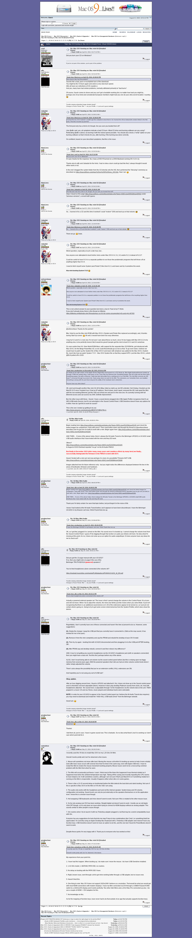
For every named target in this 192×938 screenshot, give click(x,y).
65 (50, 40)
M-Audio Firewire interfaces (68, 931)
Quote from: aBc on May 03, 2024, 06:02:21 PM (81, 594)
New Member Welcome (52, 923)
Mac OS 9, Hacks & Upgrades (50, 925)
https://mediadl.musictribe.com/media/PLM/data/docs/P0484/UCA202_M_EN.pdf (94, 573)
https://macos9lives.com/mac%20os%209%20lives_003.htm (97, 172)
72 (63, 40)
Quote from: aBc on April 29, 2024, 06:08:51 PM (82, 487)
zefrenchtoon (46, 279)
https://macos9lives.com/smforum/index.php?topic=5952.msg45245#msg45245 (108, 425)
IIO (89, 933)
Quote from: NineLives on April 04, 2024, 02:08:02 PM (84, 77)
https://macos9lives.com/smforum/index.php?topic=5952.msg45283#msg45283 (112, 493)
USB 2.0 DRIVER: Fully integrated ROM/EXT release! (76, 925)
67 (53, 40)
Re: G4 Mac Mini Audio (78, 481)
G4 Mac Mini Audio (76, 419)
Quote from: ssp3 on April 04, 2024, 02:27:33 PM (82, 154)
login (47, 21)
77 (74, 40)
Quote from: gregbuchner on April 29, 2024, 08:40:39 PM (84, 525)
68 (55, 40)
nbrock (106, 923)
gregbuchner (46, 364)
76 (72, 40)
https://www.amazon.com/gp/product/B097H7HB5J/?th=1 (86, 410)
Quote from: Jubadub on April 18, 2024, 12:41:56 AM (83, 286)
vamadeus (45, 746)
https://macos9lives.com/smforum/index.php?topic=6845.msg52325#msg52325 (94, 445)
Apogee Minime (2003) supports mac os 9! (73, 933)
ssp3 (123, 36)
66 (52, 40)
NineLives (45, 148)
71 (61, 40)
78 (76, 40)
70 (59, 40)
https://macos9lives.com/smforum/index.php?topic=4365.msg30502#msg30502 (113, 194)
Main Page (45, 32)
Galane (86, 927)
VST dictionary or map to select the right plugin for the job (77, 919)
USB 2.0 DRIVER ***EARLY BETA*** (71, 927)
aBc (42, 70)
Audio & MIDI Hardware (52, 921)
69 (57, 40)
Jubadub (44, 111)
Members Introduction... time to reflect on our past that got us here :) (80, 923)
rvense (80, 931)
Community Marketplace (52, 931)
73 (65, 40)
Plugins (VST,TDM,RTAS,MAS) (50, 919)
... (48, 40)
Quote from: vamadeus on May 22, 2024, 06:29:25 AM (84, 847)
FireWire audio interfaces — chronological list (73, 921)
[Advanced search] (115, 28)
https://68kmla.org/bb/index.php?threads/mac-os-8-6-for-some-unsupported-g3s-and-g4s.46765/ (100, 313)
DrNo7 (99, 919)
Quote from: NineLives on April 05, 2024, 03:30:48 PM (84, 227)
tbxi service (63, 929)
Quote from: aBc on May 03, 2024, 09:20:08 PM (81, 721)
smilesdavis (92, 921)
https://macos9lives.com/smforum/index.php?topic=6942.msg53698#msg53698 (94, 460)
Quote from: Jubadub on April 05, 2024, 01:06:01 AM (83, 189)
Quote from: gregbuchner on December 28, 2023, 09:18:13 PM (86, 370)
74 (67, 40)
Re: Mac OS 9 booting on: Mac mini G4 (83, 549)
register (53, 21)
